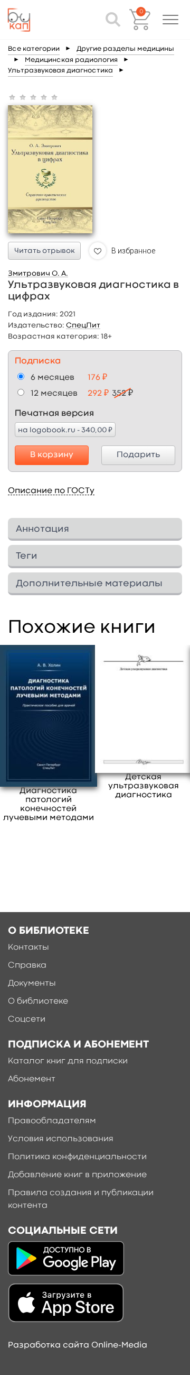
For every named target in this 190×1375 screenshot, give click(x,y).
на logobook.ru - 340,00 (65, 429)
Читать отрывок (44, 251)
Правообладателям (52, 1121)
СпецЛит (83, 325)
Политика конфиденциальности (77, 1157)
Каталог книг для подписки (68, 1061)
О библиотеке (38, 1001)
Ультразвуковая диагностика (60, 71)
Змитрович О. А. (38, 273)
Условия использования (60, 1139)
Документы (32, 983)
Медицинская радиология (71, 60)
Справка (27, 965)
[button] (170, 19)
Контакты (28, 947)
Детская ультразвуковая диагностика (143, 786)
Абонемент (31, 1079)
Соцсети (26, 1019)
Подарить (138, 455)
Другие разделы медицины (125, 49)
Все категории (34, 49)
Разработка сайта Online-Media (77, 1345)
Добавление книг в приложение (77, 1175)
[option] (48, 734)
